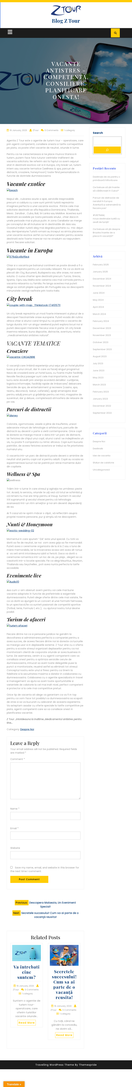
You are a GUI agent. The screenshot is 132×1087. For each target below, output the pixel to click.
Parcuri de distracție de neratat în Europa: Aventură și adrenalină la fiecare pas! (107, 203)
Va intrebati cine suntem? (27, 972)
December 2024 (102, 278)
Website (15, 848)
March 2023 (99, 384)
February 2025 (101, 264)
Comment (17, 759)
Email (14, 828)
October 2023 (100, 342)
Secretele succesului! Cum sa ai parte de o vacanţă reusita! (64, 984)
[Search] (107, 150)
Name (14, 808)
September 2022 (102, 413)
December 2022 (102, 405)
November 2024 (102, 285)
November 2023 (102, 335)
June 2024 (98, 292)
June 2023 (98, 370)
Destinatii (98, 448)
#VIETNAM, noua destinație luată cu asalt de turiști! (106, 219)
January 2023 (100, 398)
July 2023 (98, 363)
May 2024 (98, 300)
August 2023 (100, 356)
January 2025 (100, 271)
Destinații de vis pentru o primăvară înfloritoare (106, 178)
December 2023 (102, 328)
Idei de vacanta (101, 455)
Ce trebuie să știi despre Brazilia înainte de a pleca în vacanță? (106, 232)
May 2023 (98, 377)
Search (98, 133)
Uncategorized (101, 469)
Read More (27, 1022)
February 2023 (101, 391)
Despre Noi (27, 729)
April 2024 (98, 307)
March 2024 (99, 314)
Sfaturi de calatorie (103, 462)
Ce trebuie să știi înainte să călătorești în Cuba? (106, 189)
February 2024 (101, 321)
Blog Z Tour (66, 20)
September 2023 (102, 349)
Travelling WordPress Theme (54, 1065)
